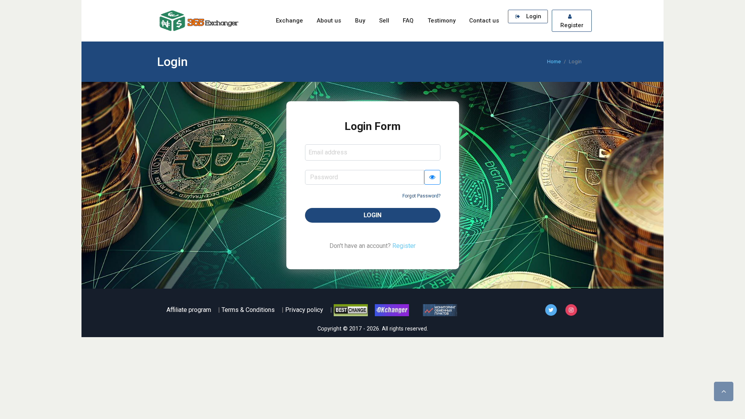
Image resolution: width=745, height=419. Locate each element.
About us (329, 20)
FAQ (408, 20)
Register (572, 25)
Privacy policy (304, 309)
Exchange (289, 20)
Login (533, 16)
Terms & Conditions (248, 309)
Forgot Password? (421, 196)
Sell (384, 20)
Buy (360, 20)
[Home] (198, 21)
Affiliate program (188, 309)
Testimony (442, 20)
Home (554, 61)
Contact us (484, 20)
